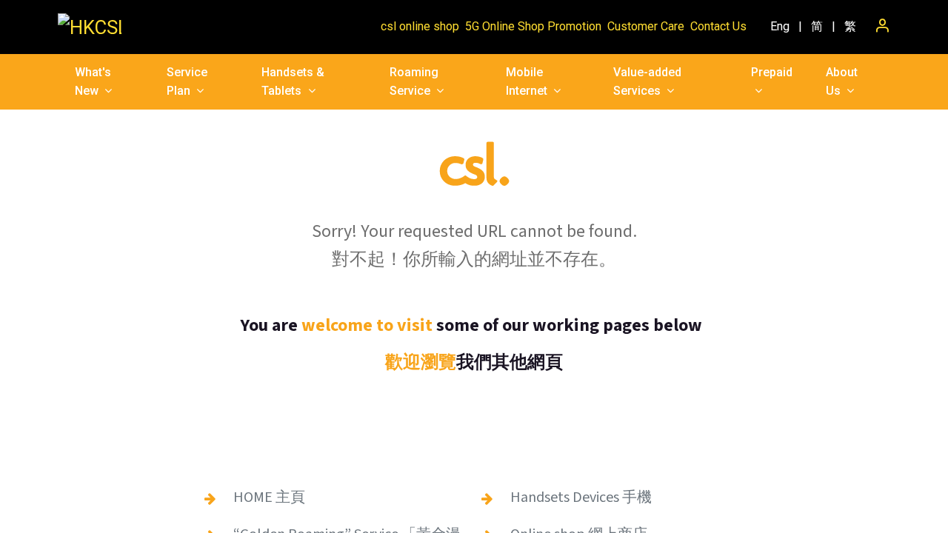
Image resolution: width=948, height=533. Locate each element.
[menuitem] (780, 27)
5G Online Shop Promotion (533, 26)
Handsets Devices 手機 (581, 497)
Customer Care (645, 26)
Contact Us (718, 26)
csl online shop (420, 26)
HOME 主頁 (269, 497)
